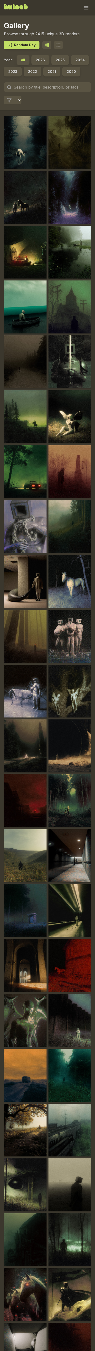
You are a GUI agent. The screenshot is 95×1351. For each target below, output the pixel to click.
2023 (12, 71)
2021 (52, 71)
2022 (32, 71)
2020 (71, 71)
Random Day (25, 45)
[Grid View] (46, 45)
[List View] (58, 45)
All (23, 60)
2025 (60, 60)
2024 (80, 60)
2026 (40, 60)
